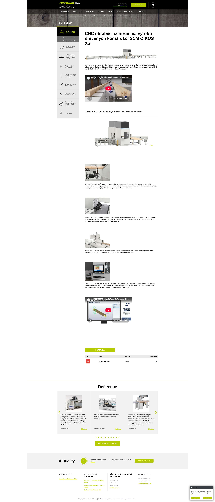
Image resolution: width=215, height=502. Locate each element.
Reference (77, 12)
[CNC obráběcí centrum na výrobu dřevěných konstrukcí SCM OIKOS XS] (121, 150)
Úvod (62, 16)
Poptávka (138, 5)
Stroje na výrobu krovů (68, 37)
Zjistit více (84, 429)
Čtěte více (92, 462)
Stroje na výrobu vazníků (69, 40)
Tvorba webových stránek (125, 498)
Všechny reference (107, 444)
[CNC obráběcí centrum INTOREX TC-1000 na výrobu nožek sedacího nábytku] (107, 411)
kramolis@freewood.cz (120, 6)
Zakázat (207, 498)
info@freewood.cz (115, 487)
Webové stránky (104, 498)
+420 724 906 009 (122, 4)
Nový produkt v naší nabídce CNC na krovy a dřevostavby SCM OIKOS (110, 459)
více (192, 494)
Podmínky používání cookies (92, 489)
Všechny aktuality (144, 461)
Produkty (65, 12)
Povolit (194, 498)
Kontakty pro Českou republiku (68, 479)
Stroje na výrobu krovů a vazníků (76, 16)
